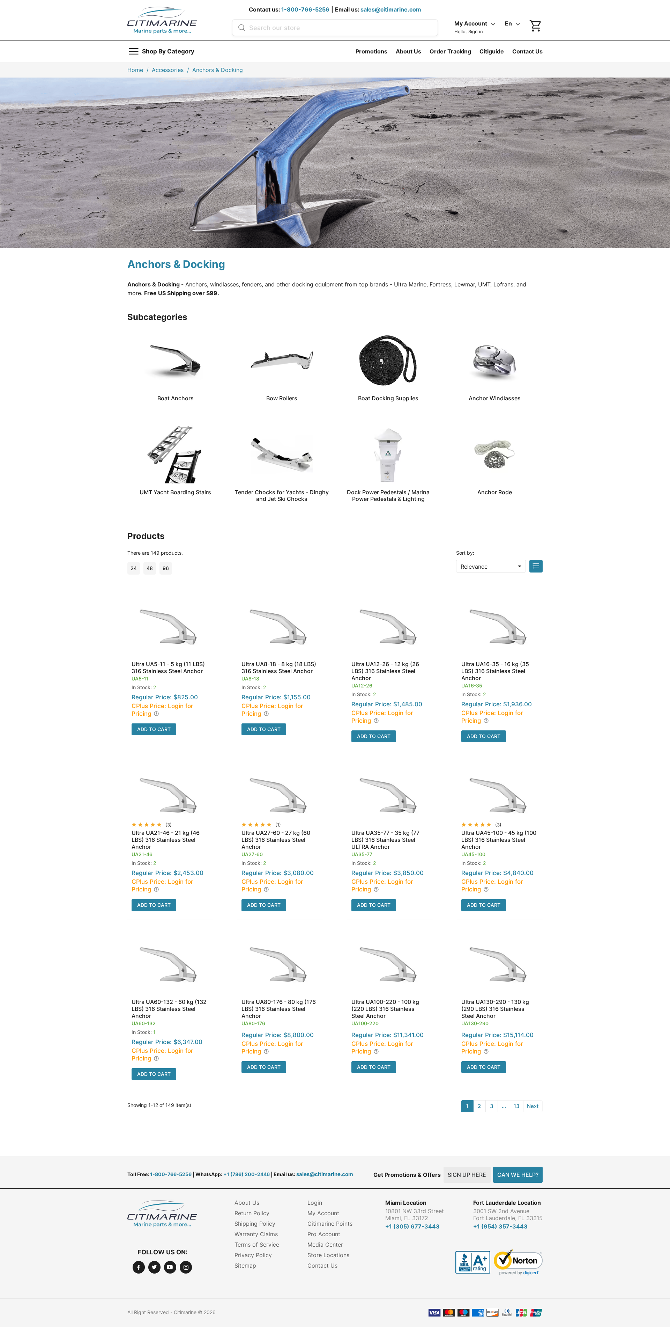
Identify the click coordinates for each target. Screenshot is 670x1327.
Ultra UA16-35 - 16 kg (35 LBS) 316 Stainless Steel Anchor (495, 671)
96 (166, 568)
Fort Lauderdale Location (507, 1202)
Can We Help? (517, 1174)
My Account (323, 1213)
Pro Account (323, 1234)
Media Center (325, 1244)
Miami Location (405, 1202)
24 (134, 568)
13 (517, 1106)
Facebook (139, 1267)
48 (150, 568)
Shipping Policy (254, 1223)
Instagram (186, 1267)
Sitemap (245, 1265)
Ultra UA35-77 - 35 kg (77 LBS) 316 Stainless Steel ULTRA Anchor (385, 839)
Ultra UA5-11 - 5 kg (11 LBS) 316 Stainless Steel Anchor (168, 668)
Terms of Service (256, 1244)
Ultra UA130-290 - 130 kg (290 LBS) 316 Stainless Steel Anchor (495, 1008)
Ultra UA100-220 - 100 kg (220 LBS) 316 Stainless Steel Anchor (385, 1008)
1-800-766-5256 (305, 9)
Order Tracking (450, 51)
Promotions (371, 51)
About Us (408, 51)
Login (314, 1202)
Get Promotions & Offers (407, 1174)
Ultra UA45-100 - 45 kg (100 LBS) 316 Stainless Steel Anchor (498, 839)
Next (533, 1106)
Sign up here (467, 1174)
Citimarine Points (329, 1223)
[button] (170, 671)
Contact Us (527, 51)
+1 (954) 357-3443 (500, 1226)
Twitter (154, 1267)
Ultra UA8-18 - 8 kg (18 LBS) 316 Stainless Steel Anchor (278, 668)
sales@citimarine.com (390, 9)
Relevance (492, 566)
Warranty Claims (256, 1234)
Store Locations (328, 1255)
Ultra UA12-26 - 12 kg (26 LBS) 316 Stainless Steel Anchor (385, 671)
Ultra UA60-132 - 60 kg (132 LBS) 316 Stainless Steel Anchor (169, 1008)
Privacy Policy (253, 1255)
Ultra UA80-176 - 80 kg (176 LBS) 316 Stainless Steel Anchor (278, 1008)
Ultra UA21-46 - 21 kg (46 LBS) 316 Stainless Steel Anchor (166, 839)
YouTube (170, 1267)
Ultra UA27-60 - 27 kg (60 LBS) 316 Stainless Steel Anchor (275, 839)
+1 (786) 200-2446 (246, 1174)
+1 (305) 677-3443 (412, 1226)
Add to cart (154, 729)
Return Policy (251, 1213)
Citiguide (491, 51)
